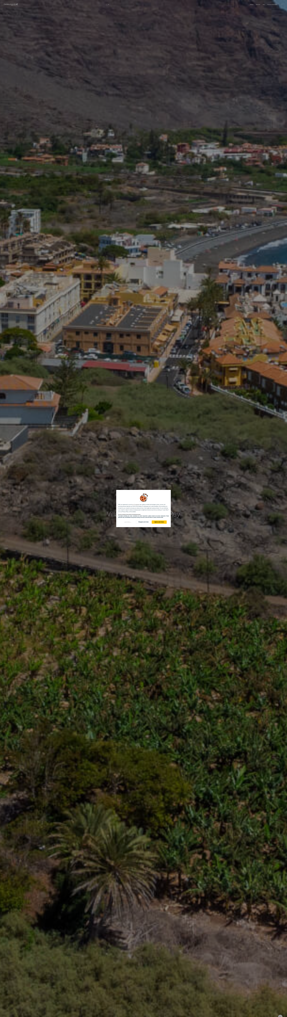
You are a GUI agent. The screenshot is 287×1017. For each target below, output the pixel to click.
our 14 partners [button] (135, 504)
